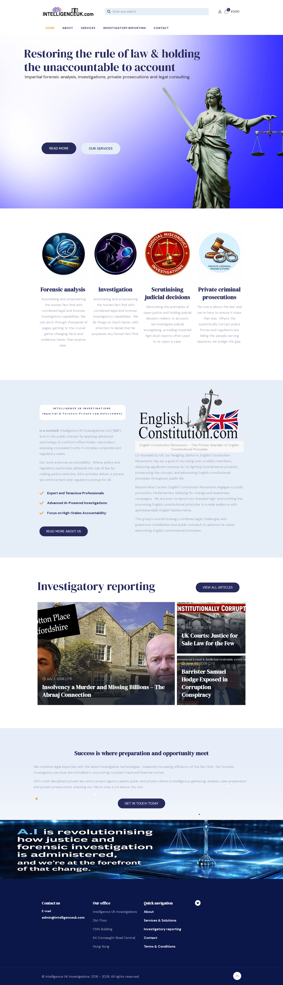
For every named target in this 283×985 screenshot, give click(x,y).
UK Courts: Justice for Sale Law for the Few (210, 639)
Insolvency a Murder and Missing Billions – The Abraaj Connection (103, 691)
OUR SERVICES (101, 148)
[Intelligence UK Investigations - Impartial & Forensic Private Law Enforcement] (68, 11)
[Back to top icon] (237, 976)
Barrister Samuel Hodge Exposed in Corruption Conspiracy (205, 683)
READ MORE (59, 148)
